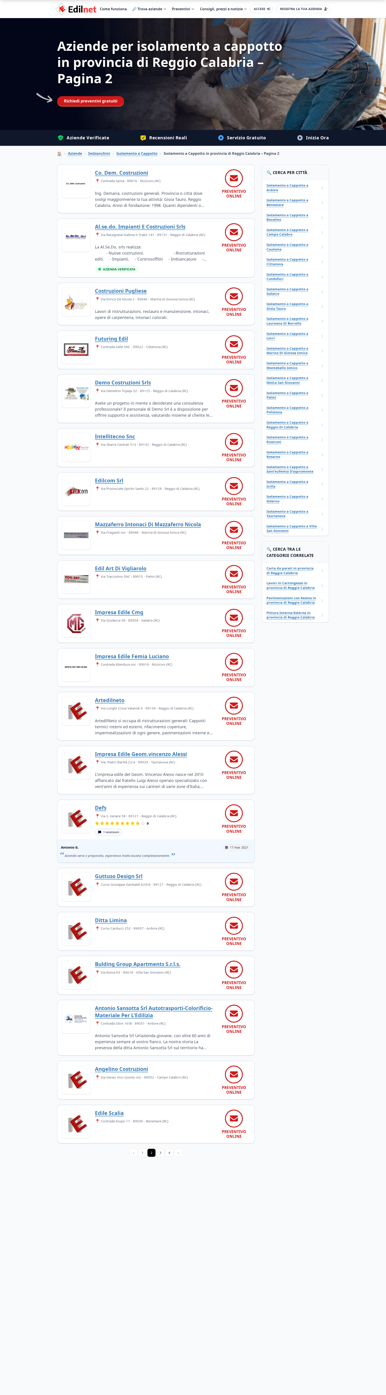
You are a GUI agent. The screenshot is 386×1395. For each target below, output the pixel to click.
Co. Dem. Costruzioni (121, 172)
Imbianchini (99, 153)
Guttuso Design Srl (119, 876)
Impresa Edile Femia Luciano (132, 656)
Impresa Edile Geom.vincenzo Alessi (141, 754)
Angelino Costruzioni (121, 1068)
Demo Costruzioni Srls (123, 382)
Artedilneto (109, 700)
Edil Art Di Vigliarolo (120, 568)
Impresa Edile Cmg (119, 612)
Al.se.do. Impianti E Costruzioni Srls (140, 226)
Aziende (75, 153)
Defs (100, 807)
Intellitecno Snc (115, 436)
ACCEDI (259, 9)
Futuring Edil (111, 338)
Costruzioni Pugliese (121, 290)
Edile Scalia (109, 1113)
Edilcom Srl (109, 480)
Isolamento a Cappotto (136, 153)
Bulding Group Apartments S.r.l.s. (137, 964)
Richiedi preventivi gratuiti (90, 101)
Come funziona (113, 8)
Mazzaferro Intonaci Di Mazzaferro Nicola (148, 524)
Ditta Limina (111, 920)
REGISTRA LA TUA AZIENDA (301, 9)
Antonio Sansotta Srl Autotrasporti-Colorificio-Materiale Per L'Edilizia (153, 1011)
